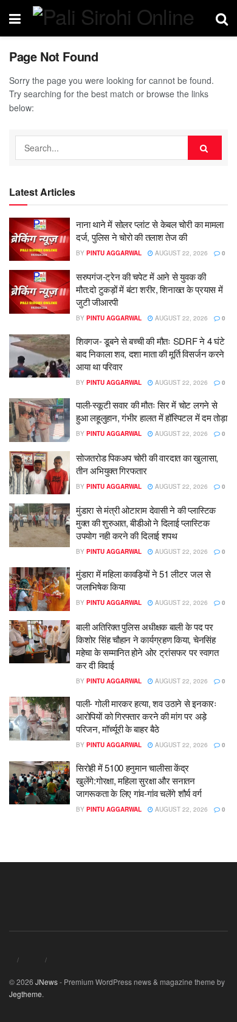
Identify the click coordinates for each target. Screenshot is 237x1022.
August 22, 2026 (180, 253)
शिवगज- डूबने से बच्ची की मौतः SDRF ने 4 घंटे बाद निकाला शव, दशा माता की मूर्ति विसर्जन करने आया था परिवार (150, 353)
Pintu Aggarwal (114, 253)
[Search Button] (205, 148)
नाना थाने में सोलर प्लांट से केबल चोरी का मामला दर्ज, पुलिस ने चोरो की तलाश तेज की (150, 230)
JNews (46, 981)
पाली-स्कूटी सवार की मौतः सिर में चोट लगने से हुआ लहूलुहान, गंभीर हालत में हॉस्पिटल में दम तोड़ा (151, 411)
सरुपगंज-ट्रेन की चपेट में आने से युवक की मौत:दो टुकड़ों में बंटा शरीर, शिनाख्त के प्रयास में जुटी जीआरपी (149, 289)
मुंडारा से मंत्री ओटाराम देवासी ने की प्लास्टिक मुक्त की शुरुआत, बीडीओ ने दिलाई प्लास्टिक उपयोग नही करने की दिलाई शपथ (146, 522)
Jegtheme (25, 994)
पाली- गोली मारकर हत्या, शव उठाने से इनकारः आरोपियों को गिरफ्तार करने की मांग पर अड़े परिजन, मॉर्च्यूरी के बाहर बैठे (146, 716)
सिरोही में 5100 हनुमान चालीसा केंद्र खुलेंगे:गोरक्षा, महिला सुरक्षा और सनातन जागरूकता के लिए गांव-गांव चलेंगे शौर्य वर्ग (138, 780)
